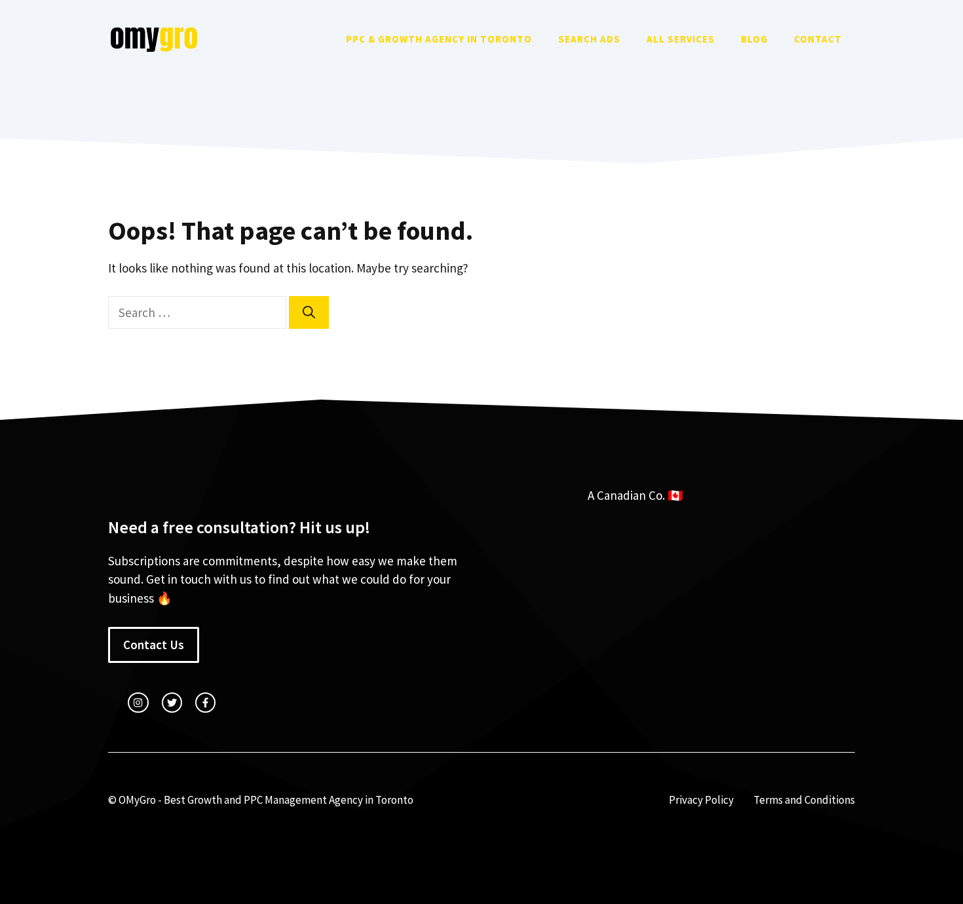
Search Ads (589, 39)
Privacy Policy (701, 800)
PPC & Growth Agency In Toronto (439, 39)
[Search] (309, 313)
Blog (754, 39)
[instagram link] (138, 702)
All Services (681, 39)
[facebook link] (205, 702)
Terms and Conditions (804, 800)
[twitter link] (172, 702)
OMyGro (137, 800)
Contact (818, 39)
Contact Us (153, 644)
